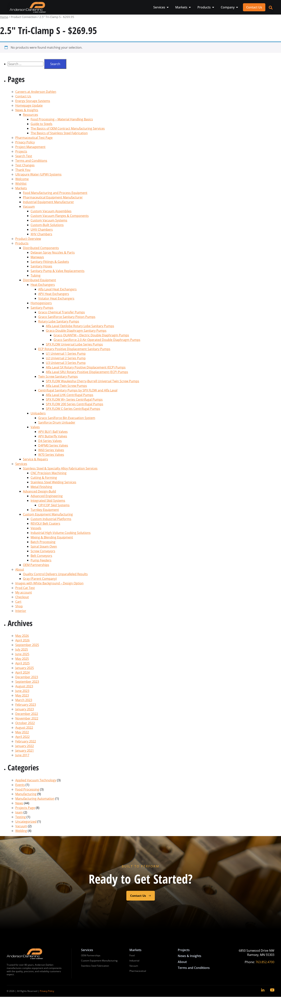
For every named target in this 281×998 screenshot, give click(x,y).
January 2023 (24, 709)
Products (21, 243)
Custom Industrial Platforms (51, 519)
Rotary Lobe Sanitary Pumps (58, 321)
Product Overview (28, 239)
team (19, 812)
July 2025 (21, 649)
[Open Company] (237, 7)
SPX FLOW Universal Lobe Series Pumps (74, 344)
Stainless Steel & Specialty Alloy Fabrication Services (60, 468)
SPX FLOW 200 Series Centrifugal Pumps (74, 404)
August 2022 (24, 727)
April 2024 (22, 672)
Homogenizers (41, 303)
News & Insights (26, 110)
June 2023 (22, 691)
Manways (37, 257)
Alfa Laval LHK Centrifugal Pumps (69, 395)
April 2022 (22, 737)
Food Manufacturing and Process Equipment (55, 193)
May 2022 (22, 732)
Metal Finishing (41, 487)
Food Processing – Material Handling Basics (62, 119)
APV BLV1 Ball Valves (53, 432)
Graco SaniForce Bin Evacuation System (66, 418)
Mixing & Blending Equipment (52, 537)
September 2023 (27, 681)
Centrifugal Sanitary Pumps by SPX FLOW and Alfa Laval (77, 390)
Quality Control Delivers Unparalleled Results (55, 574)
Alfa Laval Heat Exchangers (57, 289)
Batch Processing (43, 542)
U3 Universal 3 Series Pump (66, 363)
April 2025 (22, 663)
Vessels (36, 528)
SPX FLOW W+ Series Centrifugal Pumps (74, 399)
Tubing (36, 275)
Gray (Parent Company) (40, 579)
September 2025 (27, 645)
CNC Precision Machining (49, 473)
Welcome (22, 179)
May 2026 (22, 636)
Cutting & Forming (44, 477)
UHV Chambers (42, 229)
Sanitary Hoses (41, 266)
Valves (35, 427)
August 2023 (24, 686)
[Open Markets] (189, 7)
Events (20, 785)
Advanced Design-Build (39, 491)
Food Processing (27, 789)
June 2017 (22, 755)
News (19, 803)
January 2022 (24, 746)
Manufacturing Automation (34, 798)
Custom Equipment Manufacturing (48, 514)
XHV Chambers (41, 234)
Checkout (22, 597)
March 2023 (23, 700)
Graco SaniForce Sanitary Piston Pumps (66, 317)
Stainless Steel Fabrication (95, 965)
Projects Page (25, 808)
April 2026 (22, 640)
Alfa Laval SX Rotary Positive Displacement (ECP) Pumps (86, 367)
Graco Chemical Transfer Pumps (61, 312)
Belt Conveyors (41, 556)
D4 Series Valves (50, 441)
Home (4, 17)
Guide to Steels (41, 124)
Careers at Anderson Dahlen (35, 92)
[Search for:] (26, 64)
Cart (18, 601)
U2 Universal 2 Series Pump (66, 358)
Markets (21, 188)
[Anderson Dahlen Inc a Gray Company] (28, 7)
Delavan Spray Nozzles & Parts (53, 252)
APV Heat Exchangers (53, 294)
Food (132, 955)
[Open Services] (167, 7)
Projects (21, 151)
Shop (19, 606)
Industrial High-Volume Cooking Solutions (61, 533)
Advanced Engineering (47, 496)
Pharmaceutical (137, 971)
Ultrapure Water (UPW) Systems (38, 174)
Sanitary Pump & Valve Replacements (57, 271)
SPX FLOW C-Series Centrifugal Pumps (73, 409)
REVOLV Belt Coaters (45, 523)
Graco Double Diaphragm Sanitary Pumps (76, 330)
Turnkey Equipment (45, 510)
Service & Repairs (35, 459)
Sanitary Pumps (42, 307)
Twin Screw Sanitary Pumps (58, 376)
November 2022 (26, 718)
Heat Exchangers (43, 285)
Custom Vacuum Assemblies (51, 211)
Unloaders (38, 413)
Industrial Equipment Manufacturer (48, 202)
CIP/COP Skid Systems (54, 505)
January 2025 (24, 668)
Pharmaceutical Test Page (34, 138)
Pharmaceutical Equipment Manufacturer (53, 197)
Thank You (22, 170)
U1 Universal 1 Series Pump (66, 353)
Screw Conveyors (43, 551)
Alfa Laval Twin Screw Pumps (66, 386)
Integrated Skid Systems (48, 500)
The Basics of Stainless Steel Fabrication (59, 133)
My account (23, 592)
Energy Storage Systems (32, 101)
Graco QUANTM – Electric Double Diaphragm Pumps (91, 335)
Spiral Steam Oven (44, 546)
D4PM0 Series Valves (53, 445)
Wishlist (21, 183)
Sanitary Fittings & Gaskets (50, 262)
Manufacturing (26, 794)
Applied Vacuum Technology (35, 780)
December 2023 (26, 677)
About (19, 569)
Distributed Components (41, 248)
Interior (20, 611)
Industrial (134, 960)
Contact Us (23, 96)
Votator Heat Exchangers (56, 298)
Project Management (30, 147)
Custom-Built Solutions (47, 225)
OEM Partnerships (36, 565)
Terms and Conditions (31, 160)
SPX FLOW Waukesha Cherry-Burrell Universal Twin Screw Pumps (92, 381)
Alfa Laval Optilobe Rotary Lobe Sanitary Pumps (80, 326)
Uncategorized (26, 821)
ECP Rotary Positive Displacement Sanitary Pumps (74, 349)
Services (21, 464)
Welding (21, 831)
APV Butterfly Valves (52, 436)
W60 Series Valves (51, 450)
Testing (20, 817)
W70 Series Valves (51, 454)
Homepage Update (29, 105)
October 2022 (25, 723)
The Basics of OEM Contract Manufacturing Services (68, 128)
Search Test (23, 156)
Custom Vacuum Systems (49, 220)
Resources (30, 115)
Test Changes (25, 165)
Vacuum (29, 206)
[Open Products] (213, 7)
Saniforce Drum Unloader (56, 422)
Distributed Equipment (39, 280)
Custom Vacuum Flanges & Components (60, 216)
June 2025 (22, 654)
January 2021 (24, 750)
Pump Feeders (41, 560)
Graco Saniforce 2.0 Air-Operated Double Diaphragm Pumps (97, 340)
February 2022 (25, 741)
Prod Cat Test (25, 588)
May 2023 (22, 695)
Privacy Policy (25, 142)
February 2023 (25, 704)
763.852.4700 (265, 962)
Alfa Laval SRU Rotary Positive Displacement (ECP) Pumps (87, 372)
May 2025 (22, 659)
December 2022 (26, 714)
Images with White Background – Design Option (49, 583)
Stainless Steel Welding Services (53, 482)
